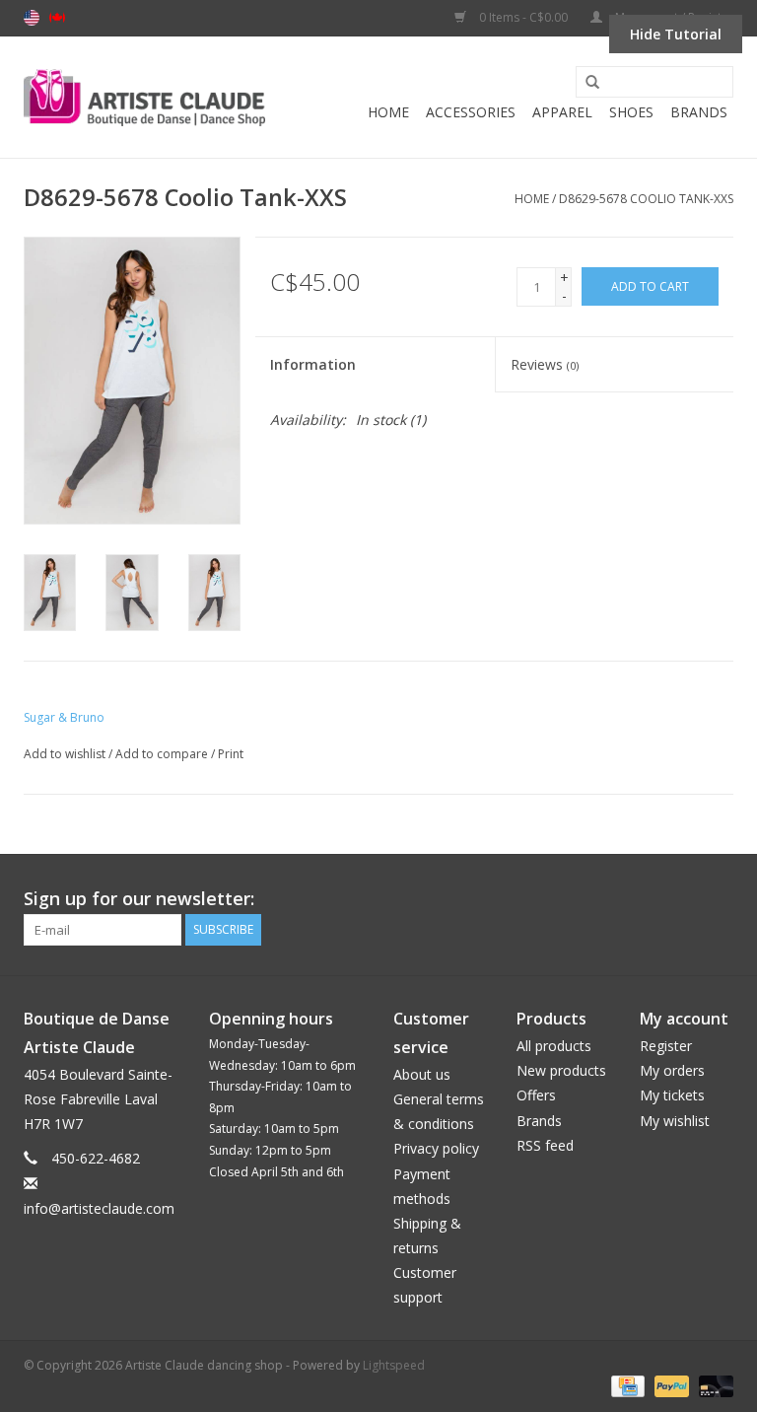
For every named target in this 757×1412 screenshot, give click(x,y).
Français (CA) (57, 18)
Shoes (631, 112)
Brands (698, 112)
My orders (672, 1070)
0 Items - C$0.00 (523, 17)
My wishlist (675, 1120)
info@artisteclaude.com (99, 1208)
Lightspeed (394, 1365)
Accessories (471, 112)
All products (553, 1045)
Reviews (545, 364)
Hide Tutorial (676, 34)
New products (561, 1070)
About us (421, 1074)
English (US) (31, 18)
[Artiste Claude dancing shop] (144, 97)
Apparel (562, 112)
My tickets (672, 1095)
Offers (536, 1095)
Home (388, 112)
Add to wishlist (64, 753)
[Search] (585, 83)
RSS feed (545, 1145)
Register (666, 1045)
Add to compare (163, 753)
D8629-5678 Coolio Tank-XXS (646, 198)
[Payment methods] (626, 1385)
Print (230, 753)
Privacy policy (436, 1148)
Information (313, 364)
